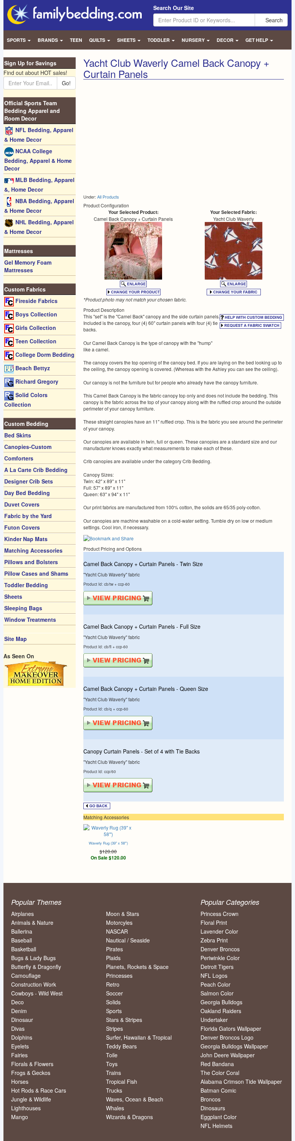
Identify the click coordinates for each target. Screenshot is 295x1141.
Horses (19, 1081)
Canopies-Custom (27, 446)
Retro (112, 984)
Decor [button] (226, 39)
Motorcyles (119, 922)
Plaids (113, 958)
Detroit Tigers (217, 966)
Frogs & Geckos (30, 1072)
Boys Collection (35, 314)
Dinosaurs (213, 1108)
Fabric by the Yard (28, 516)
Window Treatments (30, 619)
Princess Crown (220, 913)
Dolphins (21, 1037)
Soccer (114, 993)
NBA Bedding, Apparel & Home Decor (39, 205)
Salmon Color (217, 993)
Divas (18, 1028)
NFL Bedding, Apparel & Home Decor (38, 134)
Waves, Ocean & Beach (134, 1099)
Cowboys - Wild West (37, 993)
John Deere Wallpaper (228, 1055)
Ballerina (21, 931)
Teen (76, 39)
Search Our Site (173, 8)
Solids (113, 1002)
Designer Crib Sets (28, 481)
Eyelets (20, 1046)
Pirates (114, 949)
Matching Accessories (33, 550)
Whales (115, 1108)
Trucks (114, 1090)
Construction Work (33, 984)
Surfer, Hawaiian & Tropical (139, 1037)
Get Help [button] (257, 39)
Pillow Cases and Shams (36, 573)
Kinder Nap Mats (26, 539)
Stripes (114, 1028)
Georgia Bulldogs (221, 1002)
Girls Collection (35, 327)
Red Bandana (217, 1064)
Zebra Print (214, 940)
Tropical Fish (121, 1081)
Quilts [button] (97, 39)
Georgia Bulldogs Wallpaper (234, 1046)
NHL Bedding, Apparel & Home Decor (39, 226)
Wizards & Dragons (129, 1117)
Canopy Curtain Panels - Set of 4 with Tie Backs (141, 751)
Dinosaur (22, 1019)
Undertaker (214, 1019)
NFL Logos (214, 975)
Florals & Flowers (32, 1064)
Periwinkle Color (220, 958)
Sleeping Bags (23, 608)
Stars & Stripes (124, 1019)
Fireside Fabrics (36, 301)
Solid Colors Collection (26, 399)
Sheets (13, 596)
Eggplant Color (219, 1117)
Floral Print (214, 922)
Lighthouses (26, 1108)
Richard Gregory (36, 381)
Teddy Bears (121, 1046)
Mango (19, 1117)
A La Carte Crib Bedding (36, 470)
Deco (17, 1002)
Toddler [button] (159, 39)
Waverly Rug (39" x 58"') (108, 843)
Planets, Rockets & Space (137, 966)
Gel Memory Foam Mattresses (27, 266)
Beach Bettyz (32, 368)
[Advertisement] (147, 137)
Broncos (210, 1099)
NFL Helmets (216, 1125)
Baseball (21, 940)
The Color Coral (220, 1072)
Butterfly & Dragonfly (36, 966)
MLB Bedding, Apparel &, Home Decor (39, 184)
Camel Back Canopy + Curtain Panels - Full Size (142, 626)
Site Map (15, 639)
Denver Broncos (220, 949)
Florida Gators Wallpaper (231, 1028)
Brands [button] (48, 39)
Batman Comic (218, 1090)
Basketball (23, 949)
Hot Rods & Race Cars (38, 1090)
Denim (19, 1011)
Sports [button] (17, 39)
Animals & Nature (32, 922)
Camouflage (26, 975)
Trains (113, 1072)
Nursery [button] (194, 39)
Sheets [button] (127, 39)
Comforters (18, 458)
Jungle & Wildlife (31, 1099)
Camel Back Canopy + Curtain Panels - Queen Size (145, 688)
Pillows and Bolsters (31, 562)
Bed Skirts (17, 435)
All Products (108, 197)
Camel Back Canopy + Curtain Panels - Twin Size (143, 564)
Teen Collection (35, 341)
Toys (112, 1064)
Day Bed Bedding (27, 493)
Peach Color (215, 984)
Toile (112, 1055)
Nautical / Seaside (128, 940)
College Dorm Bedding (44, 354)
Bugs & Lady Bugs (33, 958)
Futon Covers (22, 527)
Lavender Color (219, 931)
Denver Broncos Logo (227, 1037)
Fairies (19, 1055)
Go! (66, 83)
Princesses (119, 975)
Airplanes (22, 913)
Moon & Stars (122, 913)
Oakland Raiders (221, 1011)
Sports (114, 1011)
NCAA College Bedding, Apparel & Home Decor (38, 159)
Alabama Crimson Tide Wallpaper (241, 1081)
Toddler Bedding (26, 585)
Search (273, 20)
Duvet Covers (22, 504)
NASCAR (117, 931)
